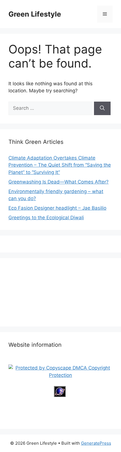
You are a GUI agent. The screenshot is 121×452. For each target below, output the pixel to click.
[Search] (102, 108)
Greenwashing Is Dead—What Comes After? (58, 182)
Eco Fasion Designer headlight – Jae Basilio (57, 208)
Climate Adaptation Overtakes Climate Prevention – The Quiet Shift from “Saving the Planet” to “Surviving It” (59, 165)
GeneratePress (96, 443)
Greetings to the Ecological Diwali (46, 217)
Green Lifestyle (34, 14)
